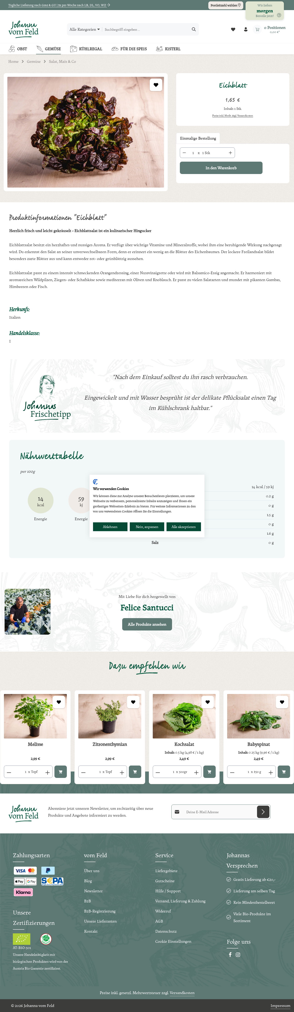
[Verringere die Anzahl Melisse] (9, 772)
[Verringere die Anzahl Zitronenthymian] (83, 772)
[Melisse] (35, 716)
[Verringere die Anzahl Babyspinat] (232, 772)
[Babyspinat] (258, 716)
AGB (159, 921)
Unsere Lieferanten (100, 921)
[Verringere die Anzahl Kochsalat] (158, 772)
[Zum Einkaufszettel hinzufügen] (156, 85)
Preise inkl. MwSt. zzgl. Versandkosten (232, 115)
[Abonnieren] (263, 812)
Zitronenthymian (110, 744)
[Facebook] (231, 955)
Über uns (91, 870)
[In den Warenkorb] (60, 772)
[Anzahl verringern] (184, 152)
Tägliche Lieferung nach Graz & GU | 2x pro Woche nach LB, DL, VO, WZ (57, 5)
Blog (88, 880)
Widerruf (163, 911)
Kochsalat (184, 744)
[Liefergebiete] (279, 15)
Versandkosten (182, 992)
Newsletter (93, 890)
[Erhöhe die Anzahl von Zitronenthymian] (122, 772)
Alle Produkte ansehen (147, 624)
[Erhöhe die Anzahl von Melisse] (48, 772)
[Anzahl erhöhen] (230, 152)
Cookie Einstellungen (173, 941)
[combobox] (145, 29)
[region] (86, 137)
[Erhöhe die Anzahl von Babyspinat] (271, 772)
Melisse (35, 744)
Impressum (280, 1005)
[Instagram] (237, 955)
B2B (87, 901)
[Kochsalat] (184, 716)
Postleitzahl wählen (224, 5)
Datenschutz (166, 931)
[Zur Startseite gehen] (23, 29)
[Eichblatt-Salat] (85, 132)
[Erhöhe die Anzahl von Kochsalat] (196, 772)
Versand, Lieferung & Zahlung (180, 901)
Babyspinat (258, 744)
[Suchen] (194, 29)
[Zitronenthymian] (109, 716)
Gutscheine (165, 880)
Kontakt (91, 931)
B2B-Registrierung (100, 911)
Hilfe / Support (168, 890)
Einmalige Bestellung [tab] (198, 138)
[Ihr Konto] (246, 29)
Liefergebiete (166, 870)
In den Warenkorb (221, 167)
